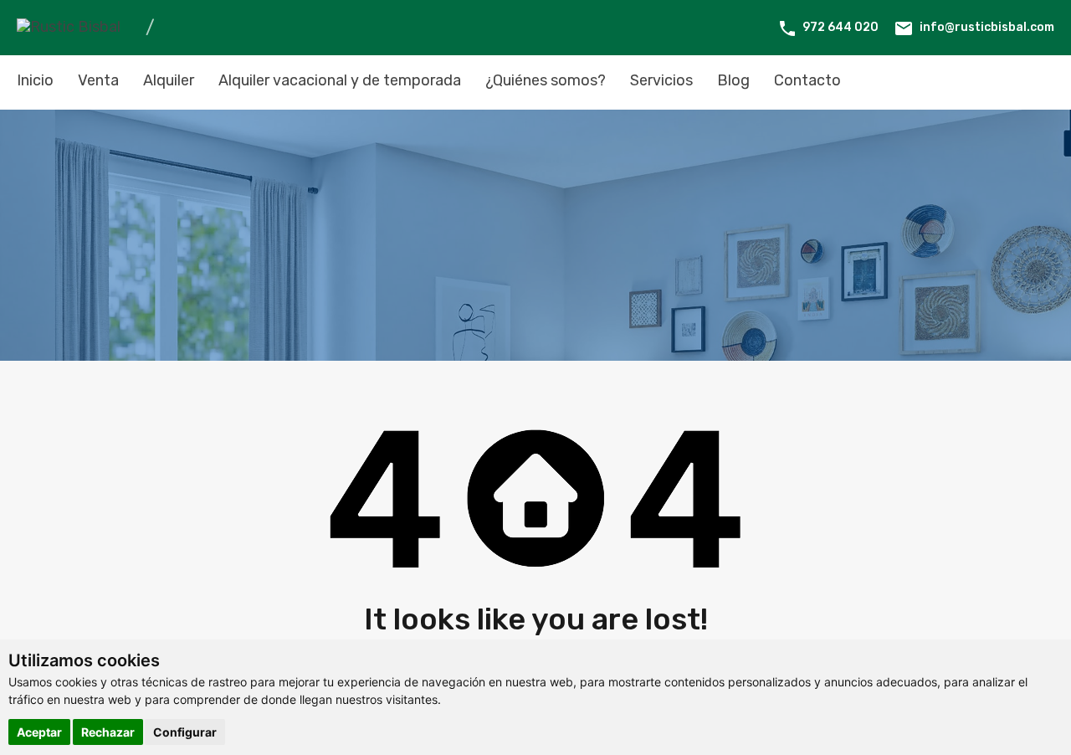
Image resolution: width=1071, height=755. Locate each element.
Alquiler (168, 80)
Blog (733, 80)
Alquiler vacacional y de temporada (339, 80)
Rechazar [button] (108, 732)
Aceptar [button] (39, 732)
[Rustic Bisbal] (68, 27)
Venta (98, 80)
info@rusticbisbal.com (987, 27)
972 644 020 (840, 27)
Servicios (661, 80)
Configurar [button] (185, 732)
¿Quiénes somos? (545, 80)
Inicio (35, 80)
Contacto (807, 80)
